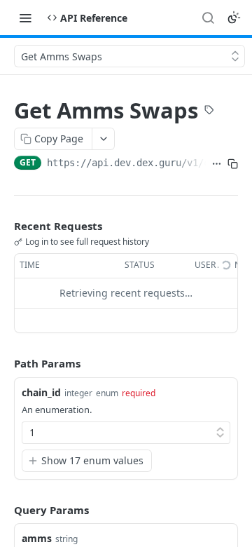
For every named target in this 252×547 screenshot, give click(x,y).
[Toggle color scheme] (234, 17)
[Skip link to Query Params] (4, 510)
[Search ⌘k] (208, 17)
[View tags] (209, 111)
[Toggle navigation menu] (25, 17)
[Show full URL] (216, 164)
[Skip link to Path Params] (4, 363)
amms (37, 538)
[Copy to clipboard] (232, 164)
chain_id (41, 392)
